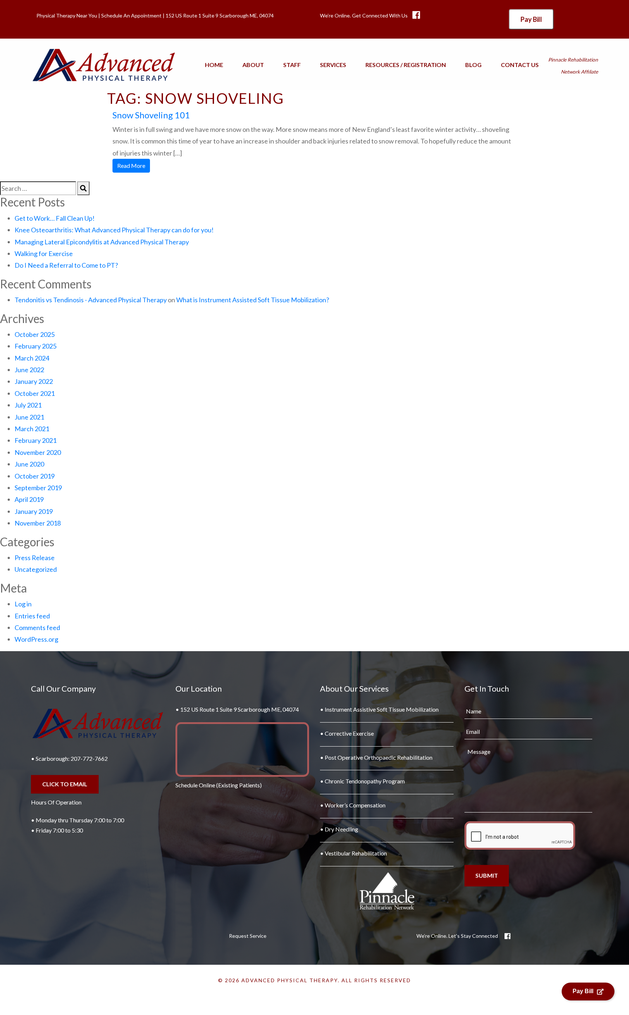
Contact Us (520, 64)
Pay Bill (531, 19)
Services (333, 64)
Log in (23, 604)
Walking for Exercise (44, 253)
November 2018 (38, 523)
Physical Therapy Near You (66, 15)
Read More (131, 165)
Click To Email (64, 783)
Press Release (35, 558)
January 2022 (34, 381)
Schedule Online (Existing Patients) (218, 785)
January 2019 (34, 511)
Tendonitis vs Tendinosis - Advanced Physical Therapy (91, 300)
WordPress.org (36, 639)
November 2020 (38, 452)
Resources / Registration (405, 64)
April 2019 (29, 499)
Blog (473, 64)
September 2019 (38, 488)
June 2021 (29, 417)
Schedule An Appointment (131, 15)
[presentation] (519, 835)
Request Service (247, 936)
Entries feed (32, 616)
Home (214, 64)
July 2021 (28, 405)
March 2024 (32, 358)
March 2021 (32, 429)
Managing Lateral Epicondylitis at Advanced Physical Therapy (102, 242)
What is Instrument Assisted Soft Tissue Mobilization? (252, 300)
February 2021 (35, 440)
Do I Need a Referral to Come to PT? (66, 265)
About (253, 64)
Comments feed (37, 627)
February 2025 (35, 346)
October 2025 (35, 334)
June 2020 (29, 464)
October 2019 (35, 476)
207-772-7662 (89, 758)
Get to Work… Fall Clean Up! (55, 218)
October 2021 (35, 393)
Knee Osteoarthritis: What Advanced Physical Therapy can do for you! (114, 230)
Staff (292, 64)
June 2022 (29, 370)
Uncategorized (36, 569)
